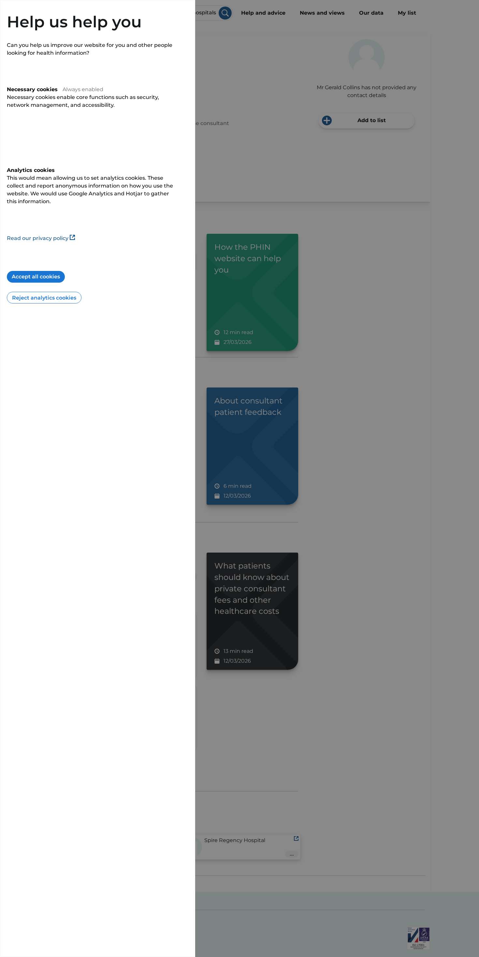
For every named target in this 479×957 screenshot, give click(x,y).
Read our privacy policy (37, 238)
